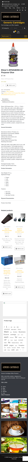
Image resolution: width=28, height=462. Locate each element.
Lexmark (20, 340)
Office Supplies (10, 91)
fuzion (20, 337)
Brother (15, 332)
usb (5, 350)
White (9, 350)
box (11, 332)
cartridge (13, 334)
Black (6, 332)
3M (11, 327)
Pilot (5, 347)
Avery (19, 329)
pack (6, 345)
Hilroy (24, 337)
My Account (5, 36)
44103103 (7, 329)
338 (14, 327)
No (9, 342)
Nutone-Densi (15, 342)
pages (11, 345)
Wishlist (18, 7)
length (15, 340)
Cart (23, 7)
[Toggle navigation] (25, 36)
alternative (13, 329)
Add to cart (12, 85)
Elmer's (6, 93)
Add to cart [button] (8, 247)
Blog (10, 7)
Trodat (22, 347)
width (13, 350)
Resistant (14, 347)
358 (18, 327)
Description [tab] (5, 99)
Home (6, 7)
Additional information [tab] (8, 102)
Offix (21, 342)
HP (5, 340)
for (16, 337)
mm (5, 342)
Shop (14, 7)
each (6, 337)
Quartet (8, 347)
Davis (22, 334)
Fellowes (12, 337)
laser (12, 340)
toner (18, 347)
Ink (8, 340)
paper (16, 345)
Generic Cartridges (14, 22)
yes (17, 350)
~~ (23, 350)
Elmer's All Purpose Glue (14, 93)
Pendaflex (21, 345)
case (19, 334)
